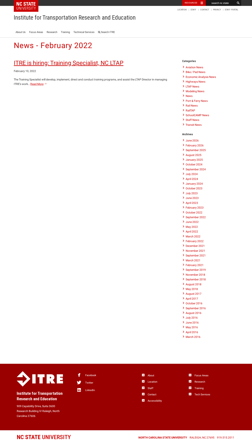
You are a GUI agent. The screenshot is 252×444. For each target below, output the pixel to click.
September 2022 (196, 217)
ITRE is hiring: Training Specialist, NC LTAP (68, 62)
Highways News (195, 81)
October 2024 (194, 164)
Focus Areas (36, 32)
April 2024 (192, 179)
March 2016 (193, 336)
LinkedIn (90, 390)
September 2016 (196, 308)
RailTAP (190, 110)
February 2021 (195, 265)
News (189, 96)
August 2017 (193, 293)
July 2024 (192, 174)
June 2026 (192, 140)
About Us (21, 32)
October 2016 (194, 303)
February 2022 (195, 241)
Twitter (89, 382)
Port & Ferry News (197, 100)
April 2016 (192, 332)
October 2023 (194, 188)
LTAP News (192, 86)
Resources (191, 3)
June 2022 (192, 221)
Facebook (90, 375)
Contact (204, 9)
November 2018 (195, 274)
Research (52, 32)
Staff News (192, 119)
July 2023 (192, 193)
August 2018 (193, 284)
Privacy (217, 9)
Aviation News (194, 67)
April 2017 (192, 298)
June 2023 (192, 198)
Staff (193, 9)
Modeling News (195, 91)
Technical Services (83, 32)
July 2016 (192, 317)
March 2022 (193, 236)
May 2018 (192, 289)
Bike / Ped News (195, 72)
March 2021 (193, 260)
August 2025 (193, 155)
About (151, 375)
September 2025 (196, 150)
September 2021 (196, 255)
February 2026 (195, 145)
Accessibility (155, 400)
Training (65, 32)
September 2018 (196, 279)
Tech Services (202, 394)
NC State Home (28, 3)
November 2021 (195, 250)
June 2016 (192, 322)
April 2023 (192, 202)
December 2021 (195, 245)
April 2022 (192, 231)
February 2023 (195, 207)
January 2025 (194, 159)
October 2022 (194, 212)
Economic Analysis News (201, 76)
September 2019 (196, 269)
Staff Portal (231, 9)
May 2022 (192, 226)
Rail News (192, 105)
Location (182, 9)
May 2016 (192, 327)
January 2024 (194, 183)
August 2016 (193, 313)
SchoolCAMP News (197, 115)
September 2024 (196, 169)
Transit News (194, 124)
